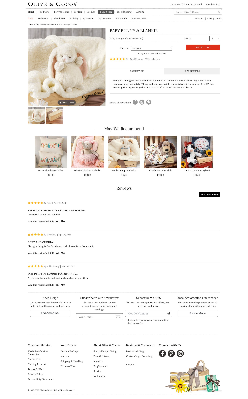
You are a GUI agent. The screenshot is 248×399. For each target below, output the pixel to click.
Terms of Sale (68, 366)
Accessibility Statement (41, 379)
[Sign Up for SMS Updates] (168, 313)
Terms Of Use (35, 369)
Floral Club (121, 18)
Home (30, 24)
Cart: (214, 18)
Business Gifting (135, 351)
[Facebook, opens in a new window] (162, 353)
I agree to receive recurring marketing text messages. (148, 321)
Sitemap (130, 364)
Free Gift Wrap (101, 356)
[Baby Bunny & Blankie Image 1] (36, 116)
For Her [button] (78, 11)
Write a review (209, 194)
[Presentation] (135, 102)
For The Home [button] (61, 11)
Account (199, 18)
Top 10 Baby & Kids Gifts (46, 24)
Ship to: (124, 48)
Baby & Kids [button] (106, 11)
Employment (100, 366)
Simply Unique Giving (105, 351)
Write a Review (152, 59)
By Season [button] (88, 18)
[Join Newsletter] (118, 317)
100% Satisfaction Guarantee (38, 353)
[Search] (219, 11)
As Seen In (99, 376)
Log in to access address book (152, 53)
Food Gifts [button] (44, 11)
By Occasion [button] (104, 18)
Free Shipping (124, 11)
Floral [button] (31, 11)
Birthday (73, 18)
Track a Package (70, 351)
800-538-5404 (213, 4)
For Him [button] (91, 11)
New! (30, 18)
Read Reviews (137, 59)
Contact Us (34, 359)
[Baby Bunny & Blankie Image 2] (54, 116)
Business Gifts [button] (138, 18)
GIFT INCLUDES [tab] (192, 71)
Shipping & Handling (72, 361)
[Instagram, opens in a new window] (180, 353)
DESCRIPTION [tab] (137, 71)
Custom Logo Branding (139, 356)
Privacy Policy (35, 374)
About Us (98, 361)
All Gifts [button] (140, 11)
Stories (97, 371)
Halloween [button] (43, 18)
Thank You (59, 18)
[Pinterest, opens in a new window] (171, 353)
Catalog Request (37, 364)
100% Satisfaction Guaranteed (186, 4)
